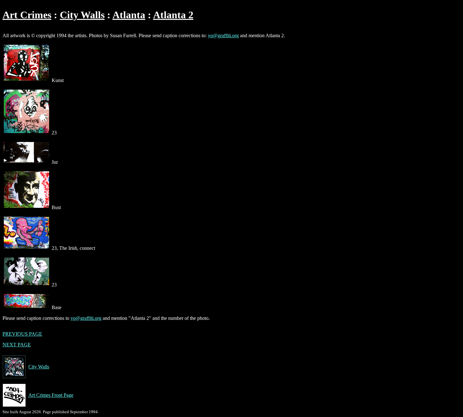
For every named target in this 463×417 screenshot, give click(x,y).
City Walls (82, 15)
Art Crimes (27, 15)
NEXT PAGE (17, 344)
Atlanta (128, 15)
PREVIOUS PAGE (22, 334)
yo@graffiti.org (223, 35)
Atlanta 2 (173, 15)
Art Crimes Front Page (50, 395)
